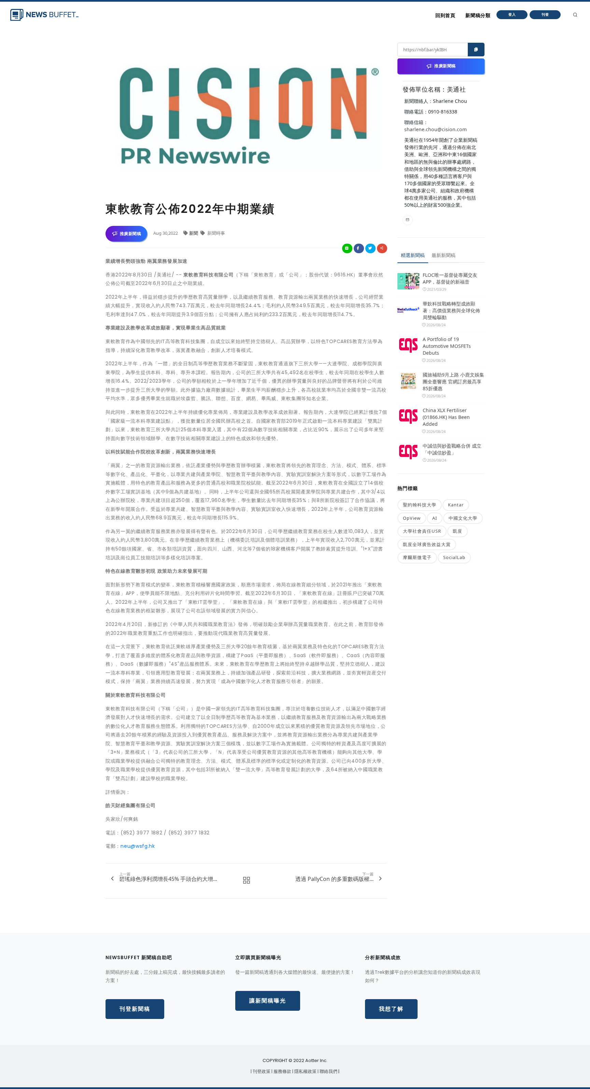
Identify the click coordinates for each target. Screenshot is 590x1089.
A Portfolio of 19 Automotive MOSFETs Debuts (447, 346)
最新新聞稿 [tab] (443, 255)
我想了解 (391, 1009)
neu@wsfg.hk (138, 846)
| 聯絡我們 (328, 1071)
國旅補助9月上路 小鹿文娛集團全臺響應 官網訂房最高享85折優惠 (453, 381)
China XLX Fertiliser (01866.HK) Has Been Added (446, 417)
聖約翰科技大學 (419, 505)
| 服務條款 (281, 1071)
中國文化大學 (463, 518)
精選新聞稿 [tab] (413, 255)
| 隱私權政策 (305, 1071)
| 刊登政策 (261, 1071)
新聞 (194, 233)
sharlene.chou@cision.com (435, 129)
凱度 (457, 531)
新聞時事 (215, 233)
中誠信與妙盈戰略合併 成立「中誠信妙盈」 (452, 449)
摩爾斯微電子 (417, 557)
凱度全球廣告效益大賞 (427, 544)
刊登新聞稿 (135, 1009)
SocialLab (454, 557)
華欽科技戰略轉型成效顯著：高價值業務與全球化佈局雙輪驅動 (451, 310)
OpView (412, 518)
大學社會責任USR (422, 531)
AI (434, 518)
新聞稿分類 (477, 15)
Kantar (456, 505)
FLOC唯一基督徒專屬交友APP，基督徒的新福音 (450, 278)
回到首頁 (445, 15)
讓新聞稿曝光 (267, 1001)
